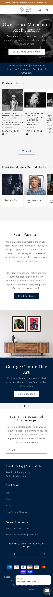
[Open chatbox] (47, 591)
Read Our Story (26, 296)
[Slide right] (33, 143)
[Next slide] (33, 406)
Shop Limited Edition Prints (26, 51)
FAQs (8, 505)
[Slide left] (20, 143)
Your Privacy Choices (16, 512)
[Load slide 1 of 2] (25, 406)
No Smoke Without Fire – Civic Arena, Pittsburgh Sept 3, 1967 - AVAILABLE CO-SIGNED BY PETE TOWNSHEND (34, 118)
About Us (10, 499)
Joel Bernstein (34, 200)
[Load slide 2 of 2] (28, 406)
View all (26, 151)
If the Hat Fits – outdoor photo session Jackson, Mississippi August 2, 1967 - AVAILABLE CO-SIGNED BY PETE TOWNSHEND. (12, 118)
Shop (8, 492)
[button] (6, 10)
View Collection (26, 393)
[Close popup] (48, 578)
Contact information (28, 589)
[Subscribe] (44, 450)
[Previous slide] (20, 406)
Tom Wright (11, 200)
